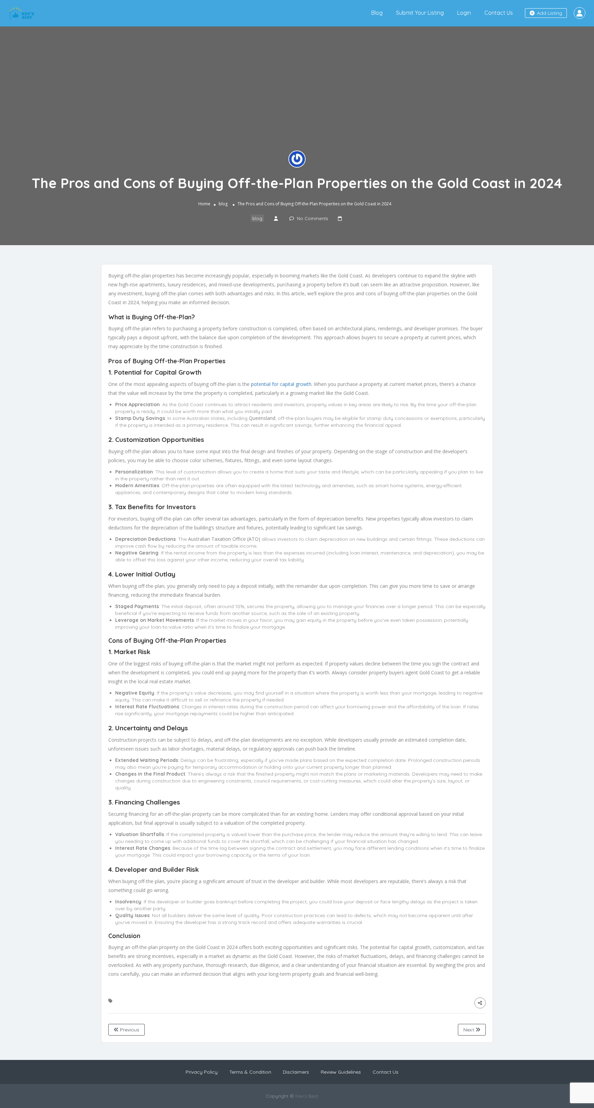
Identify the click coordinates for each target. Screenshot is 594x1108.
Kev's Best (306, 1096)
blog (223, 204)
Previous (129, 1030)
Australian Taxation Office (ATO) (224, 539)
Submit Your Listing (420, 12)
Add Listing (549, 13)
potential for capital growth (281, 384)
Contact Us (498, 12)
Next (469, 1030)
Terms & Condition (250, 1072)
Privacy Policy (202, 1072)
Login (464, 12)
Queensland (262, 418)
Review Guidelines (341, 1072)
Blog (377, 12)
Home (204, 204)
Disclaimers (296, 1072)
